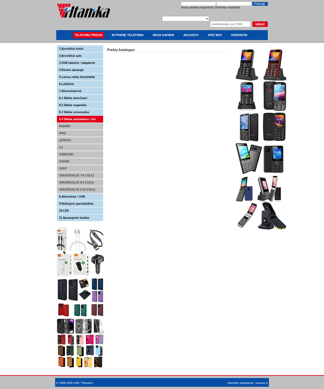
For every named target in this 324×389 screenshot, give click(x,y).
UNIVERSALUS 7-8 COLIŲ (76, 175)
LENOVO (65, 140)
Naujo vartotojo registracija (197, 7)
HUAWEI (65, 126)
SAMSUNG (66, 154)
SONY (63, 168)
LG (61, 147)
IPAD (62, 133)
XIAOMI (64, 161)
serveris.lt (261, 383)
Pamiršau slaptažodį (227, 7)
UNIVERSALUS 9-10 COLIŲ (77, 189)
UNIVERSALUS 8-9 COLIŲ (76, 182)
